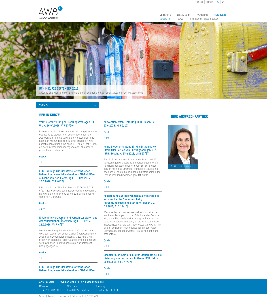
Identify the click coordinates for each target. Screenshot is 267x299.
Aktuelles (220, 14)
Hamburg (101, 286)
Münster (43, 286)
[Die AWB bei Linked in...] (223, 2)
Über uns (165, 14)
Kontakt (209, 2)
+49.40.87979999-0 (108, 290)
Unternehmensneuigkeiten (203, 19)
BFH (43, 162)
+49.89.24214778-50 (79, 290)
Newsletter (165, 19)
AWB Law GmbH (68, 282)
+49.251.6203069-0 (51, 290)
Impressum (64, 296)
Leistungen (184, 14)
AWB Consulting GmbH (92, 282)
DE (217, 2)
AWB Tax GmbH (47, 282)
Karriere (202, 14)
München (72, 286)
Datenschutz (78, 296)
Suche (200, 2)
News (180, 19)
